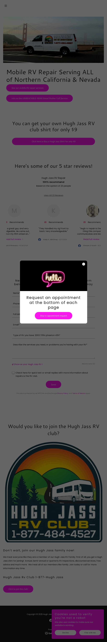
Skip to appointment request (53, 315)
